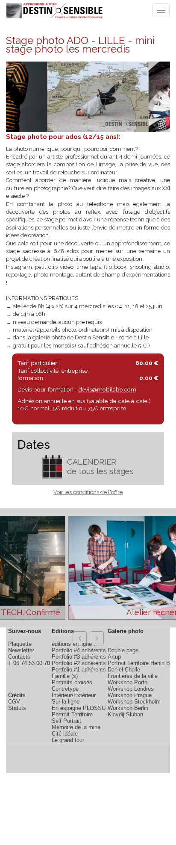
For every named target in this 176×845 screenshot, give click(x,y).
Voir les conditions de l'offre (88, 492)
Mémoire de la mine (76, 727)
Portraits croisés (72, 682)
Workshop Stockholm (134, 701)
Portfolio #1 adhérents (79, 669)
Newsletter (21, 650)
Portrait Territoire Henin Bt (140, 663)
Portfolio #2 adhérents (79, 663)
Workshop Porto (127, 682)
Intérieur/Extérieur (74, 695)
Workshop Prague (130, 695)
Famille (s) (65, 676)
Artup (114, 657)
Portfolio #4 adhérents (79, 650)
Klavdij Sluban (125, 714)
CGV (14, 701)
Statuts (17, 708)
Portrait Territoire (72, 714)
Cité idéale (65, 733)
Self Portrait (66, 721)
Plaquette (20, 644)
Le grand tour (68, 740)
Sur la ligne (65, 701)
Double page (123, 650)
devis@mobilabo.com (107, 389)
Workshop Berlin (128, 708)
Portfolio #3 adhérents (79, 657)
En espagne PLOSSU (79, 708)
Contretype (65, 689)
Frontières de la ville (133, 676)
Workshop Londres (131, 689)
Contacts (19, 657)
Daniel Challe (124, 669)
